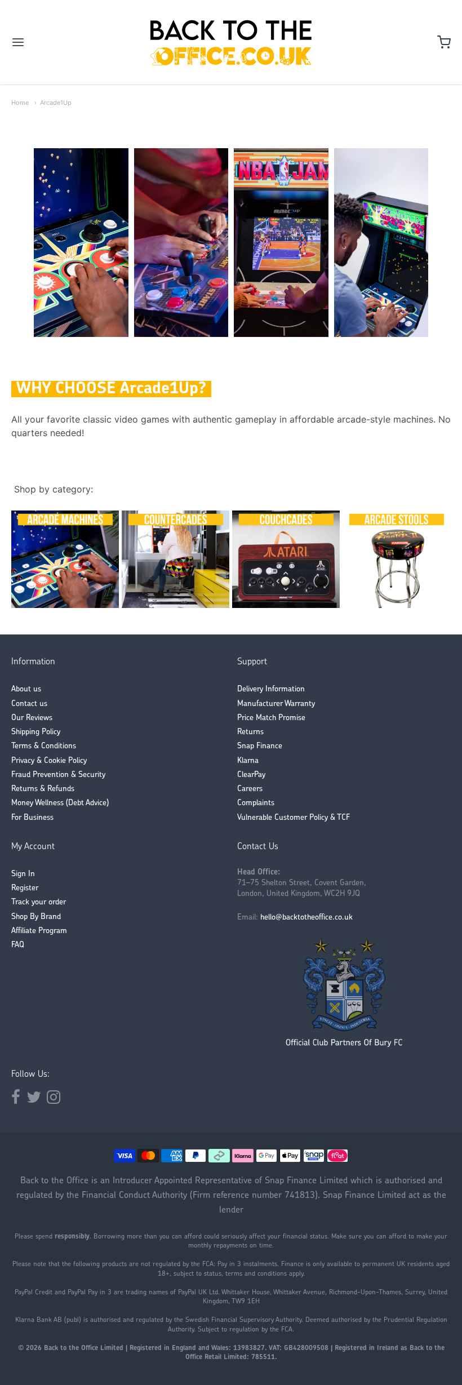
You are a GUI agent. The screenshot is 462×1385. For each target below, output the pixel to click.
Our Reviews (31, 718)
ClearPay (251, 775)
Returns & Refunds (42, 789)
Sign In (23, 874)
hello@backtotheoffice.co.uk (306, 917)
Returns (250, 732)
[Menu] (55, 42)
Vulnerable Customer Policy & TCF (293, 818)
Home (20, 102)
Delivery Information (271, 689)
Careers (250, 789)
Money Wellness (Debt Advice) (60, 803)
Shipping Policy (35, 732)
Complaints (255, 803)
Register (24, 888)
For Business (32, 818)
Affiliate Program (39, 931)
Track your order (38, 902)
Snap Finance (259, 746)
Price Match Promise (271, 718)
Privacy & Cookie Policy (49, 761)
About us (26, 689)
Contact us (29, 704)
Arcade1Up (56, 102)
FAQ (17, 945)
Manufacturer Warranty (276, 704)
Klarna (248, 761)
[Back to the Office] (231, 42)
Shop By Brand (36, 917)
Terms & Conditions (43, 746)
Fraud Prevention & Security (58, 775)
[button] (34, 243)
